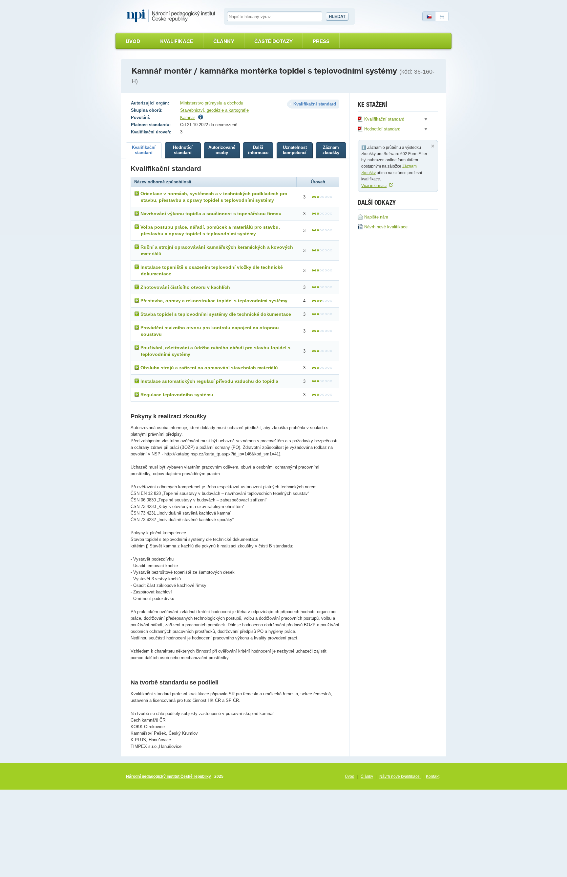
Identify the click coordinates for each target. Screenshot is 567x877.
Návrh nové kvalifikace (400, 776)
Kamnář (187, 117)
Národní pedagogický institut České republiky (168, 776)
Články (223, 41)
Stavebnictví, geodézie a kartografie (214, 110)
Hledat (337, 16)
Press (321, 41)
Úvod (133, 41)
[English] (442, 16)
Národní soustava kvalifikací (173, 16)
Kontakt (432, 776)
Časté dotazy (273, 41)
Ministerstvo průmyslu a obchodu (211, 103)
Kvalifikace (176, 41)
